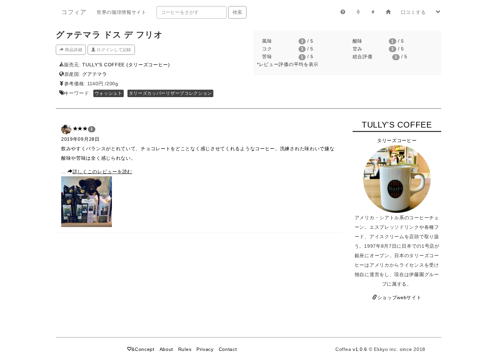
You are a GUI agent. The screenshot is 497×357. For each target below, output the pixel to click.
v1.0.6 (360, 349)
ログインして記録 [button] (113, 49)
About (166, 349)
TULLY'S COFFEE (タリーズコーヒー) (126, 64)
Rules (185, 349)
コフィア (74, 12)
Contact (228, 349)
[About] (343, 12)
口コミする (413, 12)
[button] (438, 12)
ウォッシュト (108, 93)
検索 (237, 12)
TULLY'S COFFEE (397, 124)
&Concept (143, 349)
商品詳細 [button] (73, 49)
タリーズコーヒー (397, 140)
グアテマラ (94, 74)
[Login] (388, 12)
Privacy (205, 349)
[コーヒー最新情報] (373, 12)
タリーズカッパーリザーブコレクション (170, 93)
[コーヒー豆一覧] (358, 12)
